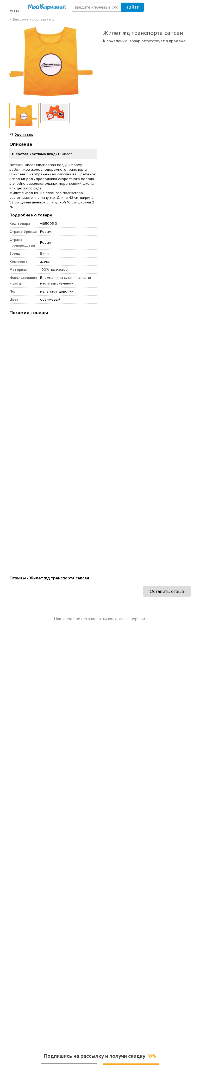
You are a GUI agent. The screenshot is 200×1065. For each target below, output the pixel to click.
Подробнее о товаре (30, 215)
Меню (14, 10)
